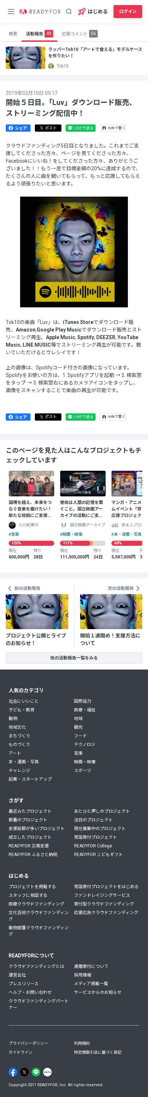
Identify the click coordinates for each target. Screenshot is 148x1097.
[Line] (36, 1072)
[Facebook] (13, 1072)
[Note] (47, 1072)
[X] (24, 1072)
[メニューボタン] (11, 11)
